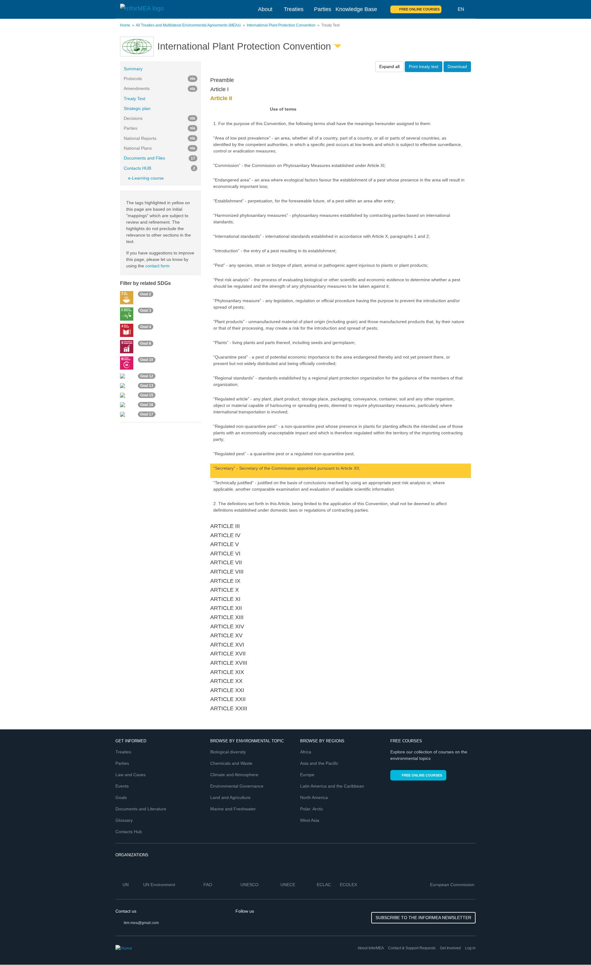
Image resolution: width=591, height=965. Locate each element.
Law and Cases (130, 774)
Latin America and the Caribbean (332, 786)
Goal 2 (145, 294)
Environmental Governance (236, 786)
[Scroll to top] (573, 947)
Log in (470, 948)
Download (457, 66)
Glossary (124, 820)
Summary (133, 68)
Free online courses (419, 9)
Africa (305, 751)
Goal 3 (145, 311)
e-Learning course (146, 178)
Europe (307, 774)
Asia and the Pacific (319, 763)
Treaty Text (134, 98)
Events (122, 786)
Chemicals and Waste (231, 763)
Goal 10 (146, 360)
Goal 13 (146, 385)
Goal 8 (145, 343)
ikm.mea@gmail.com (141, 923)
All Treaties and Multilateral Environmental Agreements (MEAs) (188, 25)
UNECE (288, 884)
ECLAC (324, 884)
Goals (121, 797)
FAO (208, 884)
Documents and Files (159, 158)
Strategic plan (137, 108)
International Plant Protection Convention (281, 25)
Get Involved (450, 948)
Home (125, 25)
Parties (322, 9)
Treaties (294, 9)
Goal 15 (146, 395)
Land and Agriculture (230, 797)
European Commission (453, 884)
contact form (157, 265)
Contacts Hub (128, 831)
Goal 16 (146, 405)
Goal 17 (146, 414)
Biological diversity (228, 751)
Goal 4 (145, 327)
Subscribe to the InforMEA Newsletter (423, 917)
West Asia (309, 820)
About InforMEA (371, 948)
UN (126, 884)
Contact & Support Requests (412, 948)
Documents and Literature (140, 808)
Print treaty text (423, 66)
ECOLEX (349, 884)
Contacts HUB (159, 168)
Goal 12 (146, 376)
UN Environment (159, 884)
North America (314, 797)
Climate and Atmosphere (234, 774)
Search (449, 9)
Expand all (389, 66)
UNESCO (250, 884)
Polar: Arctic (311, 808)
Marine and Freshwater (233, 808)
